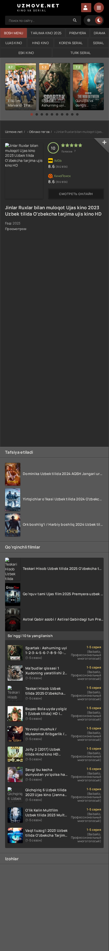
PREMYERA (77, 33)
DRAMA (99, 33)
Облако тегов (39, 132)
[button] (31, 114)
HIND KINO (40, 43)
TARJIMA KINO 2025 (46, 33)
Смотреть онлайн (76, 194)
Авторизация (86, 7)
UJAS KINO (13, 43)
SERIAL (98, 43)
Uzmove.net (14, 132)
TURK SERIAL (80, 52)
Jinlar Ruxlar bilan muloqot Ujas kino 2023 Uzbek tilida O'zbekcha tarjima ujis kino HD (53, 210)
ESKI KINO (26, 52)
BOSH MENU (13, 33)
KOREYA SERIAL (71, 43)
